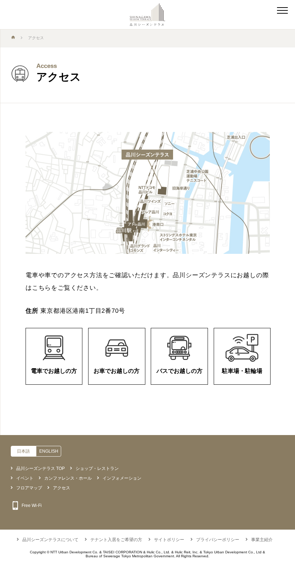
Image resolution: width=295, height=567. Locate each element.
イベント (24, 478)
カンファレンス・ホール (68, 478)
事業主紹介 (262, 539)
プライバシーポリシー (217, 539)
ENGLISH (48, 451)
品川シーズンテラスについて (50, 539)
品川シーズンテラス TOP (40, 468)
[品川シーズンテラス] (147, 14)
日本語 (23, 451)
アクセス (61, 487)
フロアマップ (29, 487)
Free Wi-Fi (32, 505)
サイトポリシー (169, 539)
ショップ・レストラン (97, 468)
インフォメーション (122, 478)
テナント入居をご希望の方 (116, 539)
